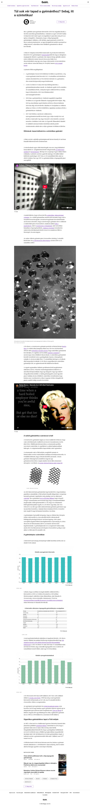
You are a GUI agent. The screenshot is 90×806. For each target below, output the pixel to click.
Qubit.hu (31, 20)
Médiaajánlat (48, 792)
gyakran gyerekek (48, 228)
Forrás (16, 211)
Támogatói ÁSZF (64, 792)
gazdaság (32, 23)
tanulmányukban (41, 725)
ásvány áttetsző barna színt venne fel (50, 463)
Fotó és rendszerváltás (45, 5)
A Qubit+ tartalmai (11, 5)
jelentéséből (46, 55)
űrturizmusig (35, 152)
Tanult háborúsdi (34, 5)
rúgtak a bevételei (34, 698)
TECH (29, 766)
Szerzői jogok (19, 792)
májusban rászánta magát (40, 351)
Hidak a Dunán (74, 5)
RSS (71, 792)
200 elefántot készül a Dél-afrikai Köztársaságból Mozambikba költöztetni (44, 642)
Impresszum (12, 792)
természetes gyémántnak (44, 226)
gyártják (26, 498)
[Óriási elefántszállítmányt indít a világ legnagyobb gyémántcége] (62, 757)
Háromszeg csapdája (56, 5)
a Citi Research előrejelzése (41, 240)
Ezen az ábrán (56, 710)
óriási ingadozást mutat (51, 706)
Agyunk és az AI (66, 5)
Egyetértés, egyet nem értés (23, 5)
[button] (29, 779)
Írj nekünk (45, 795)
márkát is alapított (53, 353)
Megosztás (62, 21)
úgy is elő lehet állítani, (47, 498)
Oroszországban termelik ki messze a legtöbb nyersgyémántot (43, 600)
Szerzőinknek (76, 792)
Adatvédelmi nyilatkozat (30, 792)
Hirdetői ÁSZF (55, 792)
